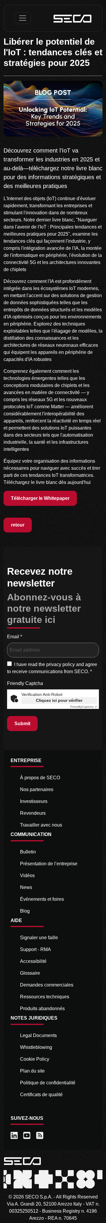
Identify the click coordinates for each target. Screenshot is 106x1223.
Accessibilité (33, 961)
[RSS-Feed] (40, 1135)
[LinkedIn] (15, 1135)
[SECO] (22, 1160)
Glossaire (30, 973)
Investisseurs (33, 801)
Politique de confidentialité (47, 1082)
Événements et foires (42, 899)
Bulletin (28, 851)
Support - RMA (35, 949)
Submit (22, 723)
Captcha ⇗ (83, 706)
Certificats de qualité (41, 1094)
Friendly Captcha (25, 683)
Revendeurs (33, 813)
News (26, 887)
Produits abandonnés (42, 1008)
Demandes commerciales (46, 984)
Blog (25, 910)
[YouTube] (27, 1135)
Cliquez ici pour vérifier (59, 700)
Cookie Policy (34, 1059)
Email (14, 636)
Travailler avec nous (41, 824)
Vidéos (27, 875)
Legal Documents (38, 1035)
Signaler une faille (39, 937)
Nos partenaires (36, 789)
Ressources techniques (44, 996)
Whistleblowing (36, 1047)
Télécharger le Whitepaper (40, 498)
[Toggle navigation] (22, 18)
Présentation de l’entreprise (48, 863)
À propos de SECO (40, 777)
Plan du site (32, 1070)
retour (17, 524)
